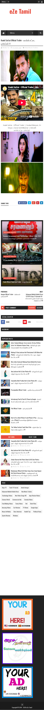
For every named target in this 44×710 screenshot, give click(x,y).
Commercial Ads (17, 500)
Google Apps (34, 508)
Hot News (11, 437)
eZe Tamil (20, 11)
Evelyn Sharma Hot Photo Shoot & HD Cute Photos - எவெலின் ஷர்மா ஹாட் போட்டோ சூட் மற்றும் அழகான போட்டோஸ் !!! (27, 461)
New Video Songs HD (20, 496)
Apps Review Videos (34, 496)
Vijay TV (4, 488)
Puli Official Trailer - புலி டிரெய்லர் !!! (21, 408)
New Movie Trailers (31, 48)
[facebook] (39, 1)
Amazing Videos (6, 508)
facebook (32, 308)
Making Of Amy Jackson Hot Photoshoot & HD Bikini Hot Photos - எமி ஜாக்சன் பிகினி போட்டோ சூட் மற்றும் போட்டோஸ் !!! (26, 354)
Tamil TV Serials (13, 488)
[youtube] (42, 1)
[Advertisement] (18, 554)
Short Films (33, 437)
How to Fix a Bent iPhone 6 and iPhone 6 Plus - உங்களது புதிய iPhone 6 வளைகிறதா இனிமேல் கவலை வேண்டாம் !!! (27, 420)
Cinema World (6, 500)
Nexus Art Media (6, 512)
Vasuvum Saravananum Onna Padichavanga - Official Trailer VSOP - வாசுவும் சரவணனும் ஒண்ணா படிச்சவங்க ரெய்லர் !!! (22, 237)
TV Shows (25, 508)
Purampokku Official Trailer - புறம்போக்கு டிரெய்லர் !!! (26, 390)
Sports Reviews (6, 516)
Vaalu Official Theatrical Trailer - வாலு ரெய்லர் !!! (17, 282)
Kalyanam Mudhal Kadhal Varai (10, 492)
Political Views (37, 512)
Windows (15, 516)
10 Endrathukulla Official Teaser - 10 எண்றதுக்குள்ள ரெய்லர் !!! (22, 260)
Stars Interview (18, 512)
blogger (39, 308)
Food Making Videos (7, 504)
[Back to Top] (22, 704)
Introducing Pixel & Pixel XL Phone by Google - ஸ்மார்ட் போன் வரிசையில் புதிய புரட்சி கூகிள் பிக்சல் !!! (26, 400)
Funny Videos (19, 504)
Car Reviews (16, 508)
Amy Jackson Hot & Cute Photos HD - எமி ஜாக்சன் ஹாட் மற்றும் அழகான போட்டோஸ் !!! (27, 372)
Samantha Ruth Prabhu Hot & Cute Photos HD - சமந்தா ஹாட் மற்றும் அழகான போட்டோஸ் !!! (26, 382)
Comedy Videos (28, 500)
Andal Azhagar (25, 488)
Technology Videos (7, 496)
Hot (26, 504)
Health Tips (27, 512)
